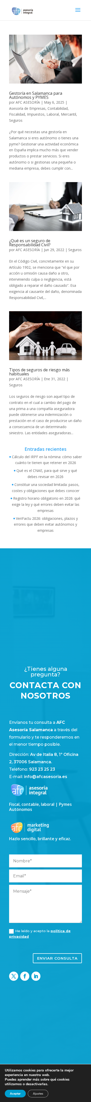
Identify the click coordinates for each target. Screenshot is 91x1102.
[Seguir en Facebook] (24, 976)
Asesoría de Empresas (27, 108)
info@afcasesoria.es (45, 776)
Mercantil (68, 114)
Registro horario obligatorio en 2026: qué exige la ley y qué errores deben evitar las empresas (46, 504)
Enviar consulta (57, 958)
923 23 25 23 (42, 769)
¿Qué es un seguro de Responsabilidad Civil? (30, 243)
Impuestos (35, 114)
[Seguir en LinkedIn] (35, 976)
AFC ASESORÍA (28, 102)
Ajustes (38, 1094)
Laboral (53, 114)
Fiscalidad (17, 114)
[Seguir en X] (13, 976)
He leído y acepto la (40, 933)
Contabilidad (58, 108)
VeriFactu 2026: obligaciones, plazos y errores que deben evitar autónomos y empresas (46, 524)
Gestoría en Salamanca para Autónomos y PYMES (35, 95)
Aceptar (15, 1094)
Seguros (15, 120)
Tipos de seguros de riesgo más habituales (39, 372)
